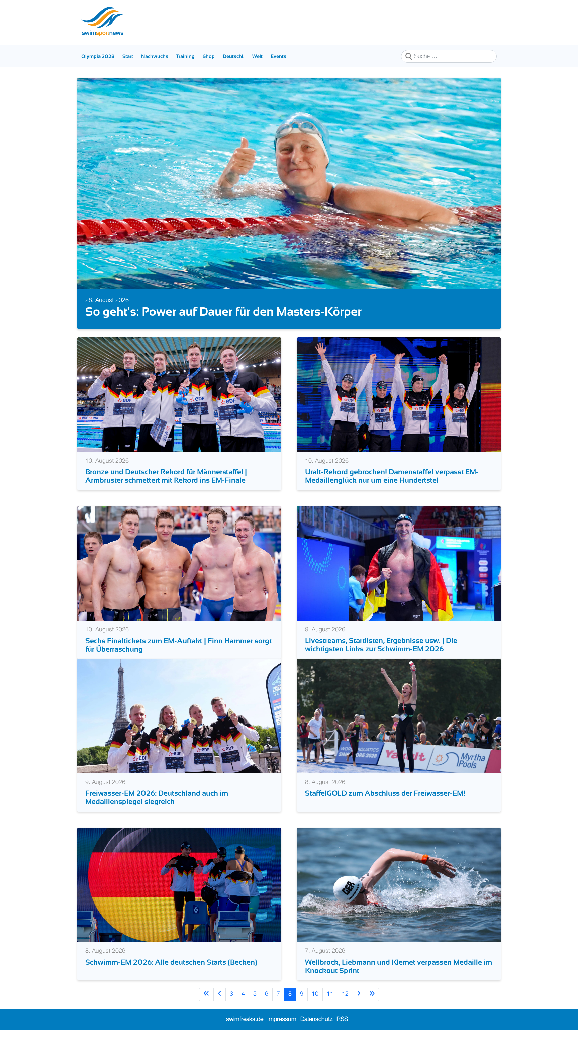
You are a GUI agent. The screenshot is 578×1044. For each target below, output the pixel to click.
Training (185, 56)
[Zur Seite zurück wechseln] (219, 1008)
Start (127, 56)
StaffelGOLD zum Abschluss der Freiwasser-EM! (386, 807)
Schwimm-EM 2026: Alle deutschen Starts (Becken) (172, 976)
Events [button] (278, 56)
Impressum (281, 1033)
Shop (209, 56)
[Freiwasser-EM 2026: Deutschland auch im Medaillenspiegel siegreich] (179, 729)
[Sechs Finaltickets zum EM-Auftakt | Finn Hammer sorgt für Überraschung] (179, 577)
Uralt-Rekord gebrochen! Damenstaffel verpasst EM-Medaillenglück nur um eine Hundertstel (392, 489)
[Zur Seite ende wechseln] (372, 1008)
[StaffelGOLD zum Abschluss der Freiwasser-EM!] (399, 729)
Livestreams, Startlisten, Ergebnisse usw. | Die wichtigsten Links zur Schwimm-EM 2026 (381, 658)
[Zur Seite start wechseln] (206, 1008)
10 (315, 1008)
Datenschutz (316, 1033)
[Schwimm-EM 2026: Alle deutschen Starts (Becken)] (179, 898)
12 (345, 1008)
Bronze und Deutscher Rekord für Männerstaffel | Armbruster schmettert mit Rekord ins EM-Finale (166, 489)
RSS (342, 1033)
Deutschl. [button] (233, 56)
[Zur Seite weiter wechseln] (359, 1008)
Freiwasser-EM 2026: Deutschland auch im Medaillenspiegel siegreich (156, 811)
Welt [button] (257, 56)
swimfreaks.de (244, 1033)
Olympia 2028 (97, 56)
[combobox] (449, 56)
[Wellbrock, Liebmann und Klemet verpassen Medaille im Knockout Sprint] (399, 898)
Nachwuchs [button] (154, 56)
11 (330, 1008)
